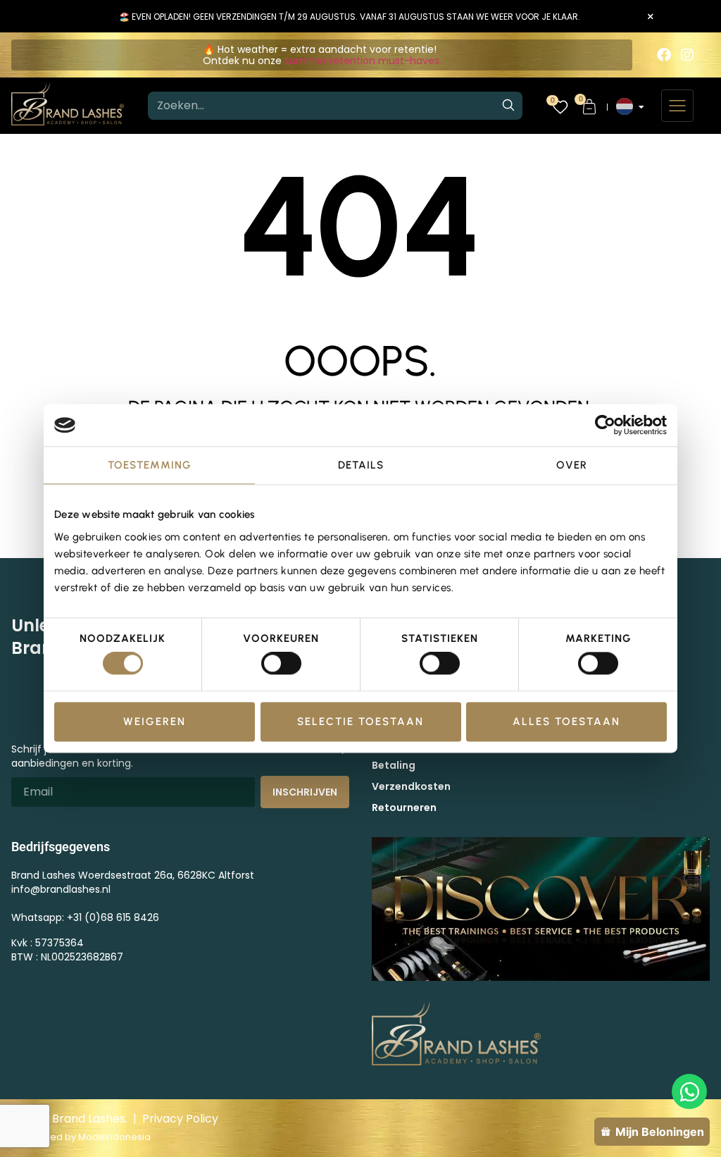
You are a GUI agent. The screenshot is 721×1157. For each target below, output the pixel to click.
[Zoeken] (508, 106)
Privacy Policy (180, 1118)
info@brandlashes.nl (61, 889)
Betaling (393, 765)
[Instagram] (687, 55)
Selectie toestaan (360, 721)
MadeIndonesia (114, 1137)
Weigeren (154, 721)
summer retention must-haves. (362, 61)
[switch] (281, 663)
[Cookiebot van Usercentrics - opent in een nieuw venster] (605, 424)
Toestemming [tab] (150, 465)
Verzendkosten (411, 786)
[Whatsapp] (689, 1091)
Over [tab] (571, 465)
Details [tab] (361, 465)
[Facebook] (664, 55)
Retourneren (404, 807)
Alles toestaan (566, 721)
